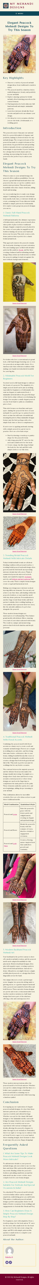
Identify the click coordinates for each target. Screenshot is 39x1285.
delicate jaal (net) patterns (21, 579)
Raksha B (9, 1257)
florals (21, 250)
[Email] (7, 1262)
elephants (28, 577)
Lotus (15, 814)
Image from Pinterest (19, 303)
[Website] (10, 1262)
